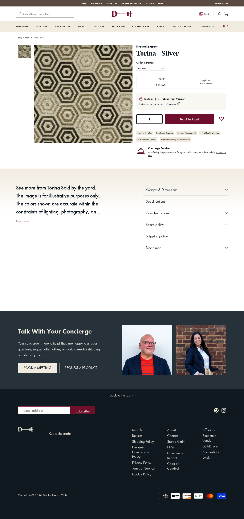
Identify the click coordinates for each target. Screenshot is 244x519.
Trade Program (131, 3)
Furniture (22, 26)
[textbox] (150, 68)
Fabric (161, 26)
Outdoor (98, 26)
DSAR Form (210, 446)
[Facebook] (209, 410)
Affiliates (208, 429)
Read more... (23, 221)
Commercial (207, 26)
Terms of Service (143, 468)
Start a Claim (176, 441)
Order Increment (145, 62)
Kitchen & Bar (140, 26)
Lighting (41, 26)
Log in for (206, 82)
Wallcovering (182, 26)
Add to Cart (189, 119)
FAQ (170, 447)
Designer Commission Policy (140, 452)
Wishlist (207, 457)
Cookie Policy (141, 474)
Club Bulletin (154, 3)
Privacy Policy (142, 462)
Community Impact (175, 455)
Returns (137, 435)
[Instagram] (224, 410)
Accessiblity (210, 452)
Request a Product (81, 367)
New (83, 3)
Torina (53, 188)
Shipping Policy (143, 441)
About (171, 429)
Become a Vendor (209, 438)
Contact (172, 435)
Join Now (221, 3)
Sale (225, 26)
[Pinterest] (216, 410)
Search (137, 429)
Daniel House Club (55, 495)
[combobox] (150, 68)
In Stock (96, 3)
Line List (112, 3)
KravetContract (146, 47)
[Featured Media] (83, 94)
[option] (24, 51)
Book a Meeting (37, 367)
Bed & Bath (118, 26)
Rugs (81, 26)
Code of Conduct (173, 466)
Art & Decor (62, 26)
